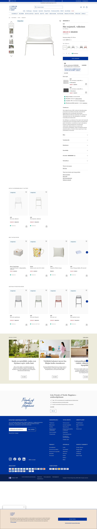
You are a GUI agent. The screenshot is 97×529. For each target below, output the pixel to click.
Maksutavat (51, 425)
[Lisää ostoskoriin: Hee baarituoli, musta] (86, 324)
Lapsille (83, 13)
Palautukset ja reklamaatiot (52, 429)
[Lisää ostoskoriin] (86, 84)
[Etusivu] (9, 17)
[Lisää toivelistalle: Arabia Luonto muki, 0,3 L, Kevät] (46, 241)
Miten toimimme (80, 425)
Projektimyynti (79, 422)
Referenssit (79, 429)
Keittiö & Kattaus (29, 13)
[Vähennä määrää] (64, 53)
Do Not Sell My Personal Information (29, 476)
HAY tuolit (65, 176)
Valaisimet (21, 13)
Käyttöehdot (39, 476)
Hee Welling (65, 28)
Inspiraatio (41, 11)
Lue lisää (52, 406)
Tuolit (19, 17)
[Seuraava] (87, 361)
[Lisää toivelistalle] (60, 21)
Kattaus (64, 457)
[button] (81, 7)
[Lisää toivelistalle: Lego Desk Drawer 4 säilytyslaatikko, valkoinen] (26, 241)
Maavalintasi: (12, 433)
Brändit (62, 11)
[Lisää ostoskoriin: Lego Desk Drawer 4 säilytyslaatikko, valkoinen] (26, 275)
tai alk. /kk (66, 39)
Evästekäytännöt (55, 476)
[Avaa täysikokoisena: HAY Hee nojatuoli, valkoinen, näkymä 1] (39, 40)
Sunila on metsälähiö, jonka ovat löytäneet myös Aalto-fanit (24, 362)
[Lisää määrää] (69, 53)
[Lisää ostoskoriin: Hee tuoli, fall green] (46, 324)
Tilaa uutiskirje (31, 429)
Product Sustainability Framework (68, 429)
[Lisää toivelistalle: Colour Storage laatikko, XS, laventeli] (86, 241)
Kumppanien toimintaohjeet (66, 437)
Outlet (72, 11)
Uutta (24, 11)
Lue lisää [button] (66, 73)
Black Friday (79, 455)
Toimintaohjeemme (67, 434)
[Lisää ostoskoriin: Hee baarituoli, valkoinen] (46, 226)
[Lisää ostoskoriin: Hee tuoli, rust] (66, 324)
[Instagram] (10, 459)
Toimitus (51, 427)
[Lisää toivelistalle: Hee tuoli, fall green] (46, 290)
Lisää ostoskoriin (75, 58)
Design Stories (47, 11)
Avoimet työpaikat (67, 425)
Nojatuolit (24, 17)
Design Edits (79, 449)
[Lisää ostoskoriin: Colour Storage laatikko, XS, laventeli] (86, 275)
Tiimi (77, 427)
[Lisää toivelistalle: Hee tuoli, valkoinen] (26, 192)
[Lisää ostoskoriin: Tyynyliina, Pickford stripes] (66, 275)
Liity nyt (78, 70)
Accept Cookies (72, 519)
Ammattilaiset (52, 447)
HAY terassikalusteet (67, 178)
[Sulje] (24, 507)
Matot (46, 13)
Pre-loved (51, 455)
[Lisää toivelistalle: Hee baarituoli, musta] (86, 290)
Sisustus (37, 13)
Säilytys (42, 13)
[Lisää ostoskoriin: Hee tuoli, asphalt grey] (26, 324)
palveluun (85, 103)
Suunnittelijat (67, 11)
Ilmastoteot (65, 432)
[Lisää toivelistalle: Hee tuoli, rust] (66, 290)
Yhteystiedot (52, 434)
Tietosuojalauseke (47, 476)
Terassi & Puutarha (69, 13)
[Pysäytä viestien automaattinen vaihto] (62, 1)
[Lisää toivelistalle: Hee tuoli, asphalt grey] (26, 290)
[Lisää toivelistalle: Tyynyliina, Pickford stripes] (66, 241)
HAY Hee (65, 168)
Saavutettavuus (40, 478)
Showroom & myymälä (54, 451)
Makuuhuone (53, 13)
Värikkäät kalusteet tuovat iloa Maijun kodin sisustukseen (55, 362)
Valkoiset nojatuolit (67, 180)
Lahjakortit (78, 451)
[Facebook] (14, 459)
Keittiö (64, 455)
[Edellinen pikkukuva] (11, 22)
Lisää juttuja (85, 337)
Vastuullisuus (66, 427)
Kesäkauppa (29, 11)
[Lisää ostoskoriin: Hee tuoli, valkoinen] (26, 226)
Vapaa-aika (77, 13)
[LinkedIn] (24, 459)
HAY (64, 24)
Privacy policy (13, 522)
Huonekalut (15, 13)
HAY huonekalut (66, 174)
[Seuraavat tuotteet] (87, 252)
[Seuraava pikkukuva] (11, 55)
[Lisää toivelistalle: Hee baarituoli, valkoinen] (46, 192)
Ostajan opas (66, 439)
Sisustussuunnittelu (55, 11)
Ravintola (51, 453)
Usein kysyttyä (52, 432)
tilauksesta (82, 100)
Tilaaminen (51, 422)
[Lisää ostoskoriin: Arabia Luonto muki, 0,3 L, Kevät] (46, 275)
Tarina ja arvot (66, 422)
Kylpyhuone (60, 13)
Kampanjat (35, 11)
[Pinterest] (19, 459)
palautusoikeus (78, 98)
